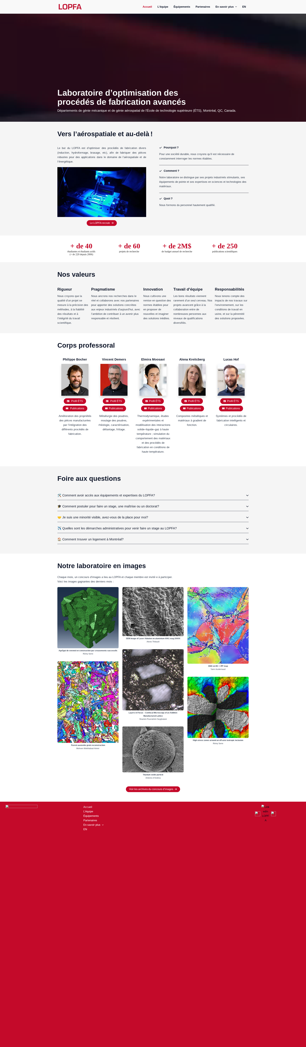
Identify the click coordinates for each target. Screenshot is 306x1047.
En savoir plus (224, 6)
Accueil (147, 6)
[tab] (153, 495)
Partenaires (203, 6)
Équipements (182, 6)
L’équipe (162, 6)
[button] (235, 6)
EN (244, 6)
